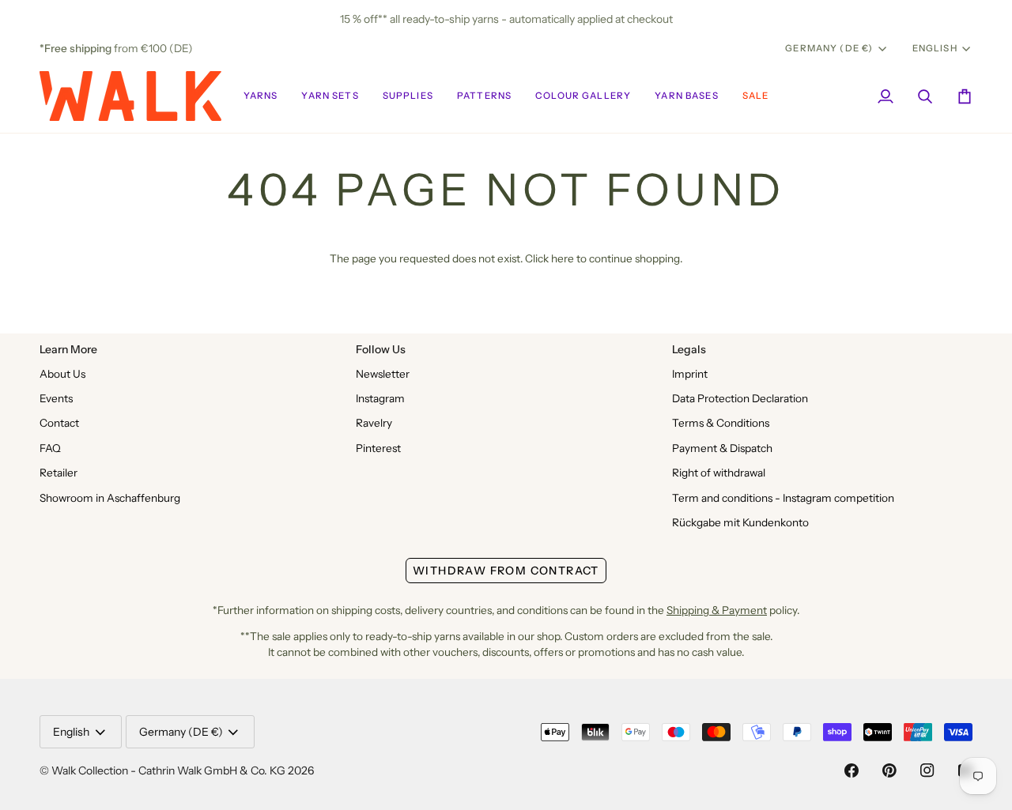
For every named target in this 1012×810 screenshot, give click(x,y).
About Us (62, 373)
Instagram (380, 398)
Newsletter (383, 373)
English (934, 48)
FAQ (50, 448)
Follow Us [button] (381, 349)
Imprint (690, 373)
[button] (261, 96)
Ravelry (374, 422)
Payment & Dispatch (722, 448)
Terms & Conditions (720, 422)
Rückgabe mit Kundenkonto (740, 522)
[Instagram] (927, 770)
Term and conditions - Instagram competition (783, 498)
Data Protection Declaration (740, 398)
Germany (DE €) (829, 48)
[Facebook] (851, 770)
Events (56, 398)
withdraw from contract (506, 570)
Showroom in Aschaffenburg (110, 498)
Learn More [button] (68, 349)
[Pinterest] (889, 770)
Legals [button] (689, 349)
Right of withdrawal (718, 472)
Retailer (58, 472)
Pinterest (378, 448)
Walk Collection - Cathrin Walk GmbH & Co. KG (168, 770)
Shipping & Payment (716, 610)
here (562, 258)
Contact (59, 422)
